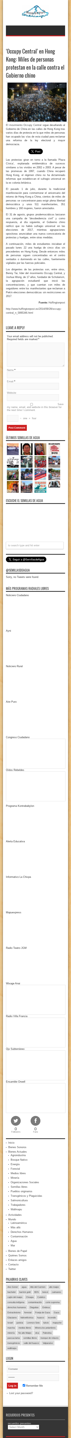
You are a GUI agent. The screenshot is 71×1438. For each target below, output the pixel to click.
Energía (15, 1164)
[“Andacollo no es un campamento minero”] (13, 449)
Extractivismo (14, 1312)
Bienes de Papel (17, 1250)
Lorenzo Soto (33, 1322)
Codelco (41, 1297)
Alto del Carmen (37, 1287)
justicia (20, 1322)
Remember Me (34, 1385)
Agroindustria (18, 1155)
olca (37, 1333)
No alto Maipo (24, 1333)
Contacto (13, 1264)
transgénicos (13, 1343)
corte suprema (53, 1302)
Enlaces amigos (17, 1260)
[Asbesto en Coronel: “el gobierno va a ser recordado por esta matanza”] (54, 484)
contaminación (35, 1302)
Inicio (11, 1142)
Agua (14, 1240)
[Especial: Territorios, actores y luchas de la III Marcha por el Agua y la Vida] (27, 487)
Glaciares (12, 1317)
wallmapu (11, 1348)
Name (10, 370)
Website (11, 392)
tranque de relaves (50, 1338)
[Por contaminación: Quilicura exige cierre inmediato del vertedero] (40, 474)
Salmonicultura (19, 1200)
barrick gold (25, 1292)
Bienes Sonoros (17, 1147)
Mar (13, 1245)
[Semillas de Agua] (36, 15)
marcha (11, 1328)
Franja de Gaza (42, 1312)
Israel (10, 1322)
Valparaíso (48, 1343)
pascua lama (13, 1338)
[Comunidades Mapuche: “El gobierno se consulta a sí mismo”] (27, 462)
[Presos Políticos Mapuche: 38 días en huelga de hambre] (13, 487)
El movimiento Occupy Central (24, 125)
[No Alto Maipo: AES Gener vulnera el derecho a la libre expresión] (54, 449)
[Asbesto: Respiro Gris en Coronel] (13, 462)
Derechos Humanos (22, 1231)
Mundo (12, 1219)
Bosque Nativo (19, 1159)
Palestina (47, 1333)
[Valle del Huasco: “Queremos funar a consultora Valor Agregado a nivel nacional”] (40, 462)
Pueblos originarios (21, 1191)
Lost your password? (21, 1393)
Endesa (46, 1307)
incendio (52, 1317)
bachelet (11, 1292)
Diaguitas (34, 1307)
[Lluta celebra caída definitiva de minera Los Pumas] (27, 474)
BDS (36, 1292)
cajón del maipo (14, 1297)
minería (11, 1333)
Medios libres (18, 1173)
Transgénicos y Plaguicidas (26, 1195)
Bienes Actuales (17, 1151)
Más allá (15, 1227)
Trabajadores (18, 1204)
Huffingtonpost (57, 302)
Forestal (15, 1168)
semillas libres (30, 1338)
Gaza (56, 1312)
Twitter (12, 1269)
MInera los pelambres (45, 1328)
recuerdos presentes (19, 1423)
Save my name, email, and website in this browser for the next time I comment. (35, 407)
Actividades (15, 1214)
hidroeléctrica (27, 1317)
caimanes (56, 1292)
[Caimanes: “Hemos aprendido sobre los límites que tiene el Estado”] (13, 474)
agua (24, 1287)
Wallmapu (16, 1209)
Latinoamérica (19, 1222)
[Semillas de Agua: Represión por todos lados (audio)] (27, 449)
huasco (40, 1317)
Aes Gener (12, 1287)
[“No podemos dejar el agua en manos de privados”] (40, 487)
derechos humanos (16, 1307)
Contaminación (19, 1236)
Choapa (30, 1297)
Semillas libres (19, 1186)
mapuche (57, 1322)
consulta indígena (15, 1302)
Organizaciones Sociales (25, 1182)
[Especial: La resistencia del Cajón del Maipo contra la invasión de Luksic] (54, 474)
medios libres (25, 1328)
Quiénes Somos (17, 1255)
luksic (46, 1322)
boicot (45, 1292)
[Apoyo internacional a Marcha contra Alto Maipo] (40, 449)
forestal (27, 1312)
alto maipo (54, 1287)
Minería (15, 1177)
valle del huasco (31, 1343)
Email (10, 381)
